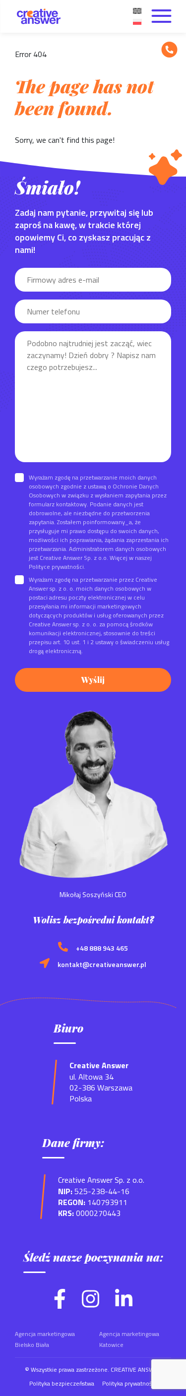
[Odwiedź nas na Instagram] (90, 1306)
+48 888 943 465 (102, 948)
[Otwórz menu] (161, 16)
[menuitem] (136, 10)
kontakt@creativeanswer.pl (102, 965)
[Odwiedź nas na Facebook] (60, 1306)
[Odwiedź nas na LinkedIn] (123, 1306)
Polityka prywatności (129, 1383)
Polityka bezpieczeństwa (61, 1383)
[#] (169, 50)
